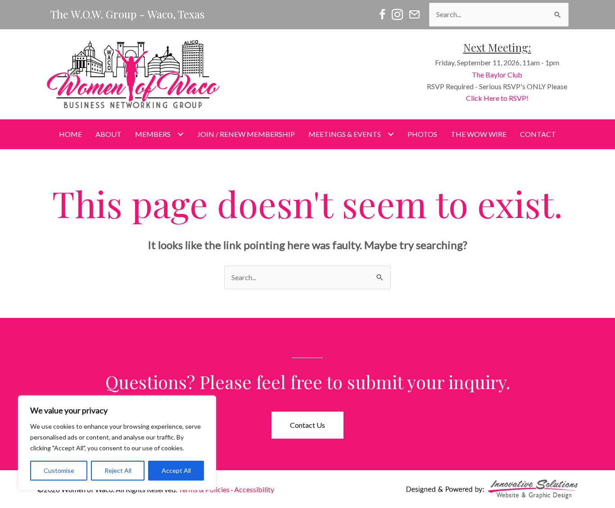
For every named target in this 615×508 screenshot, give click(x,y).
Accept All (176, 470)
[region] (117, 442)
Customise (59, 470)
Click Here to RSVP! (497, 98)
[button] (307, 425)
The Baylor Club (497, 74)
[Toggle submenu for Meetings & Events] (390, 134)
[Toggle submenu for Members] (180, 134)
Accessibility (254, 489)
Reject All (117, 470)
